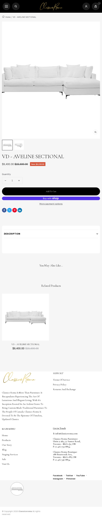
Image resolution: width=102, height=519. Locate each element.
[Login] (86, 6)
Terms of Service (61, 379)
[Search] (16, 6)
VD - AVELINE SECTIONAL (25, 344)
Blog (4, 449)
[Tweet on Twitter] (9, 210)
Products (6, 440)
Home (8, 17)
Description (12, 233)
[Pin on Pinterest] (14, 210)
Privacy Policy (59, 384)
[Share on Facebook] (4, 210)
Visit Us (5, 463)
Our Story (7, 444)
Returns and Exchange (64, 389)
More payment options (51, 204)
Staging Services (10, 454)
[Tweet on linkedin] (20, 210)
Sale (4, 459)
